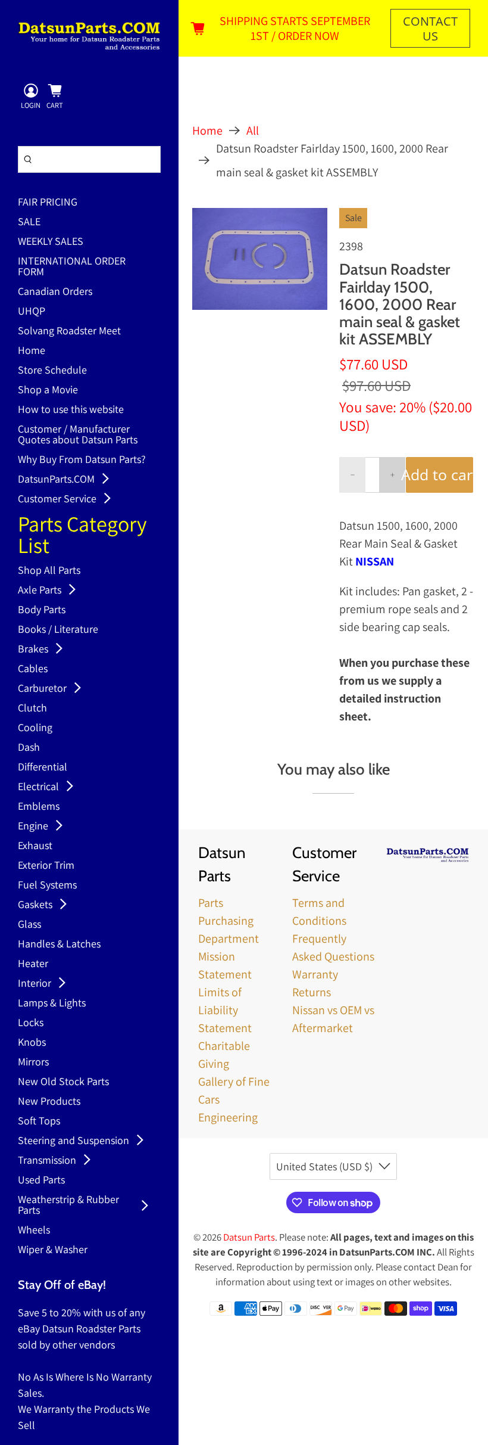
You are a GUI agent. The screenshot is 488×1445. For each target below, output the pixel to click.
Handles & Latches (59, 944)
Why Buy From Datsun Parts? (82, 460)
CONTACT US (430, 28)
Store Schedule (52, 371)
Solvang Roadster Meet (69, 331)
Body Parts (41, 610)
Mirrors (33, 1062)
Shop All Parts (49, 571)
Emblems (39, 807)
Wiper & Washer (52, 1250)
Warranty (315, 974)
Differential (42, 767)
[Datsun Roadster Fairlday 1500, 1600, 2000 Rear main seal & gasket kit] (259, 258)
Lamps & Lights (52, 1003)
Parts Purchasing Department (228, 920)
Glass (29, 925)
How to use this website (71, 410)
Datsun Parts (249, 1237)
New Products (49, 1102)
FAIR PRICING (47, 203)
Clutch (32, 708)
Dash (29, 748)
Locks (30, 1023)
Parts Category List (82, 536)
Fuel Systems (47, 885)
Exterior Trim (46, 866)
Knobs (32, 1043)
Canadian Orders (55, 292)
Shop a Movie (48, 390)
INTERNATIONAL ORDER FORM (72, 267)
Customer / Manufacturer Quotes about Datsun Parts (77, 435)
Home (31, 351)
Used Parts (41, 1180)
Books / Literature (58, 630)
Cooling (35, 728)
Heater (33, 964)
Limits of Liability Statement (225, 1010)
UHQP (31, 312)
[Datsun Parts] (89, 36)
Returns (311, 992)
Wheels (34, 1230)
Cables (33, 669)
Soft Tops (39, 1121)
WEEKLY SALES (50, 242)
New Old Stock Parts (63, 1082)
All (252, 130)
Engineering (228, 1117)
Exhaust (35, 846)
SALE (29, 222)
